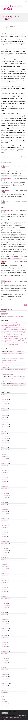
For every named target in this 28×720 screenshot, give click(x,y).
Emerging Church (22, 329)
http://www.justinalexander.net (15, 258)
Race (22, 27)
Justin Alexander (8, 210)
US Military (3, 344)
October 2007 (5, 658)
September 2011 (5, 550)
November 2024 (5, 399)
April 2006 (4, 690)
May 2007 (4, 669)
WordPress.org (5, 706)
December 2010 (5, 571)
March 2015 (4, 456)
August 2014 (4, 470)
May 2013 (4, 504)
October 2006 (5, 685)
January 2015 (5, 458)
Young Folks (13, 345)
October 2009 (5, 603)
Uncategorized (23, 343)
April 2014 (4, 479)
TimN (3, 362)
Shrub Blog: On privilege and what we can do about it (12, 316)
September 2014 (5, 468)
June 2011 (4, 557)
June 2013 (4, 502)
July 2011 (4, 555)
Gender (18, 331)
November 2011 (5, 545)
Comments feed (5, 703)
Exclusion (7, 331)
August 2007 (4, 662)
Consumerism (13, 327)
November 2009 (5, 600)
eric (6, 261)
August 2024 (4, 401)
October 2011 (5, 548)
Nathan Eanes (8, 178)
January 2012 (5, 541)
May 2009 (4, 614)
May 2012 (4, 532)
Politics (16, 27)
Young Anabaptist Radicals (11, 7)
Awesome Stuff (20, 323)
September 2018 (5, 429)
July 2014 (4, 472)
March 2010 (4, 591)
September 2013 (5, 495)
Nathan (4, 26)
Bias (25, 323)
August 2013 (4, 497)
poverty (19, 339)
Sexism (11, 340)
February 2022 (5, 408)
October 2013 (5, 493)
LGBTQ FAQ (4, 314)
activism (4, 323)
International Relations (15, 333)
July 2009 (4, 610)
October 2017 (5, 440)
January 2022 (5, 410)
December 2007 (5, 653)
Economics (15, 329)
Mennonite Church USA (14, 335)
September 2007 (5, 660)
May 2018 (4, 433)
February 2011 (5, 566)
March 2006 (4, 692)
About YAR (3, 311)
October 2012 (5, 520)
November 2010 (5, 573)
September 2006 (5, 688)
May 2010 (4, 587)
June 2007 (4, 667)
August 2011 (4, 552)
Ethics (3, 331)
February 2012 (5, 539)
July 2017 (4, 445)
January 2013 (5, 513)
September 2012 (5, 523)
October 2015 (5, 451)
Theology (5, 343)
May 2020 (4, 417)
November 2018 (5, 426)
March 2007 (4, 674)
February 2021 (5, 415)
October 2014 (5, 465)
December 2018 (5, 424)
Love (2, 335)
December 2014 (5, 461)
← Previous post (4, 156)
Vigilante (7, 166)
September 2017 (5, 442)
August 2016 (4, 449)
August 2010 (4, 580)
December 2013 (5, 488)
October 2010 (5, 575)
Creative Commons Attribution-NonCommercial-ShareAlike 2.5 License (13, 717)
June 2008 (4, 639)
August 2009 (4, 607)
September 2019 (5, 422)
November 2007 (5, 655)
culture (17, 327)
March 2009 (4, 619)
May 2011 (4, 559)
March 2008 (4, 646)
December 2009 (5, 598)
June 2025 (4, 396)
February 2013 (5, 511)
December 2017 (5, 438)
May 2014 (4, 477)
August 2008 (4, 635)
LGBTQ (23, 333)
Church (16, 325)
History (8, 333)
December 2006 (5, 681)
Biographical (4, 325)
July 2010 (4, 582)
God (21, 331)
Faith (10, 331)
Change (10, 325)
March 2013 (4, 509)
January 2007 (5, 678)
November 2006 (5, 683)
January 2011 (5, 568)
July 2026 (4, 394)
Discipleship (9, 329)
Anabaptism (12, 323)
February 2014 (5, 484)
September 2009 (5, 605)
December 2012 (5, 516)
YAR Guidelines (4, 313)
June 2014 (4, 474)
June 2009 (4, 612)
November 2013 (5, 490)
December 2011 (5, 543)
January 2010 (5, 596)
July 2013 (4, 500)
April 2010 (4, 589)
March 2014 (4, 481)
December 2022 (5, 406)
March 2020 (4, 419)
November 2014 (5, 463)
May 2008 (4, 642)
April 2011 (4, 561)
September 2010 (5, 578)
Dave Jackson (5, 369)
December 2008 (5, 626)
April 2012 (4, 534)
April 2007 (4, 672)
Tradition (16, 343)
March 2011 (4, 564)
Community (5, 327)
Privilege (4, 341)
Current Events (6, 27)
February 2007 (5, 676)
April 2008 (4, 644)
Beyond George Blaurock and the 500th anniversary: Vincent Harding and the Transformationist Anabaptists (13, 353)
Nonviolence (11, 27)
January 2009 (5, 623)
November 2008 (5, 628)
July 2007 (4, 665)
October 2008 (5, 630)
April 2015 (4, 454)
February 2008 (5, 649)
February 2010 (5, 594)
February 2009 (5, 621)
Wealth (7, 344)
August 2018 (4, 431)
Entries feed (4, 701)
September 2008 (5, 633)
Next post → (24, 156)
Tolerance (11, 343)
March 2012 (4, 536)
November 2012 (5, 518)
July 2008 (4, 637)
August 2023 (4, 403)
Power (19, 27)
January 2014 (5, 486)
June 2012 (4, 529)
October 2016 (5, 447)
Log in (3, 699)
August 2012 (4, 525)
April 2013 (4, 506)
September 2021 (5, 413)
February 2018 (5, 435)
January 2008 (5, 651)
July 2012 (4, 527)
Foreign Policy (14, 331)
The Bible (21, 341)
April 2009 (4, 617)
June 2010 (4, 584)
